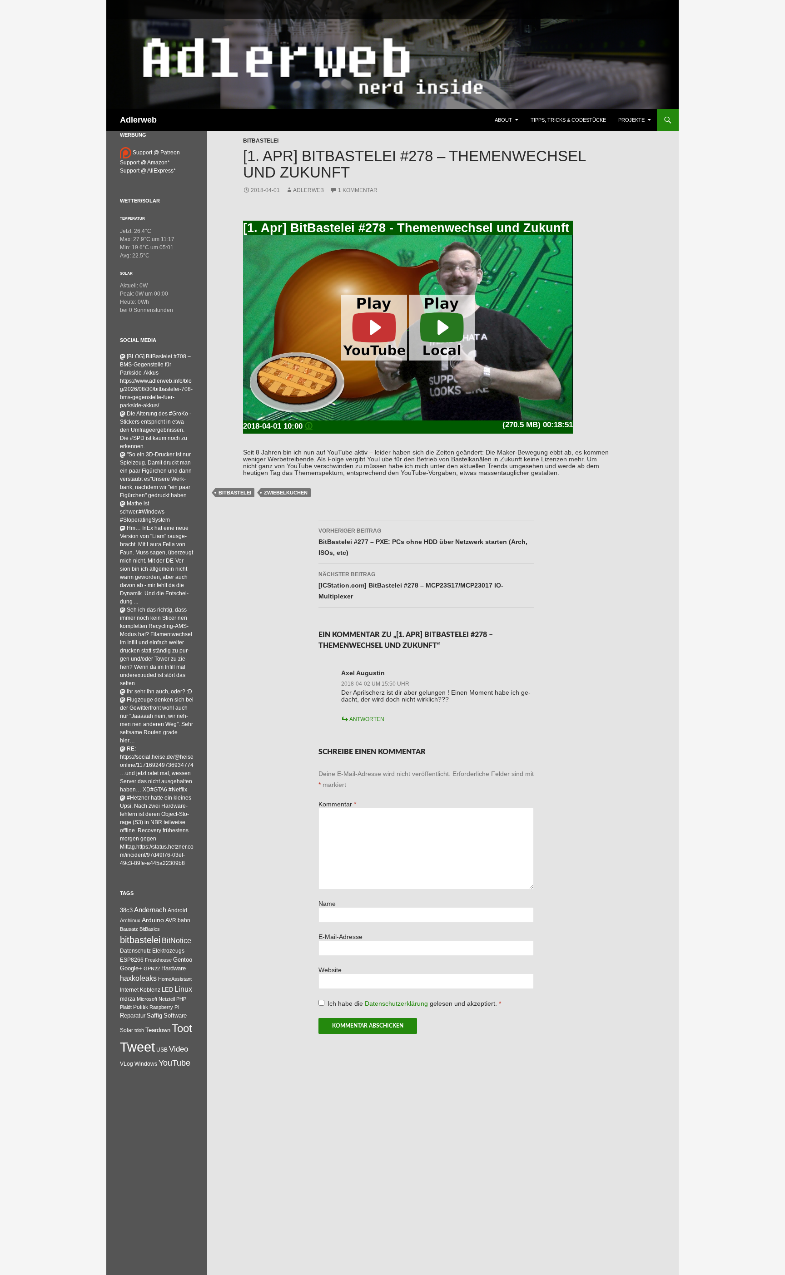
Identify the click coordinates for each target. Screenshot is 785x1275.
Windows (145, 1064)
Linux (183, 989)
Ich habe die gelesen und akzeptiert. (414, 1003)
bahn (184, 920)
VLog (126, 1064)
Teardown (157, 1030)
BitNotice (176, 940)
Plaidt (126, 1007)
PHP (181, 999)
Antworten (366, 719)
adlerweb (308, 190)
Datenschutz (135, 951)
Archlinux (130, 920)
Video (178, 1049)
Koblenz (150, 990)
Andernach (150, 910)
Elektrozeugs (168, 951)
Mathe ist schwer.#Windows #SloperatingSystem (145, 511)
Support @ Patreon (155, 152)
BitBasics (149, 929)
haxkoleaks (138, 978)
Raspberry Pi (164, 1007)
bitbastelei (235, 492)
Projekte (631, 120)
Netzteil (167, 999)
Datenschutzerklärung (397, 1003)
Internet (129, 990)
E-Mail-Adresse (340, 937)
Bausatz (129, 929)
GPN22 (152, 968)
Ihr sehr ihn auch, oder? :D (159, 691)
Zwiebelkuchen (286, 492)
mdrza (127, 999)
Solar (126, 273)
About (503, 120)
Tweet (137, 1046)
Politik (140, 1007)
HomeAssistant (175, 979)
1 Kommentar (358, 190)
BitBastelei (260, 141)
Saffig (154, 1016)
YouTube (174, 1062)
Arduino (153, 920)
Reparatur (132, 1015)
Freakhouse (158, 960)
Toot (182, 1028)
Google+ (131, 968)
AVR (170, 920)
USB (162, 1050)
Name (327, 903)
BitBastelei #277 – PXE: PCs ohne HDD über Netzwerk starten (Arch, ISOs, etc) (422, 542)
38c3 (126, 910)
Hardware (173, 968)
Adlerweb (138, 119)
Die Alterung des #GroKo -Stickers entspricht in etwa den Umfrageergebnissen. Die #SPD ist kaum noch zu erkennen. (155, 430)
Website (330, 970)
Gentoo (182, 959)
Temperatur (132, 218)
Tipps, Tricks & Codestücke (568, 120)
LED (167, 990)
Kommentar (337, 804)
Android (177, 910)
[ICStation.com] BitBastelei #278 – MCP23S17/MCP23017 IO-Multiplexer (410, 585)
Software (175, 1015)
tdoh (139, 1030)
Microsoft (147, 999)
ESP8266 (132, 960)
